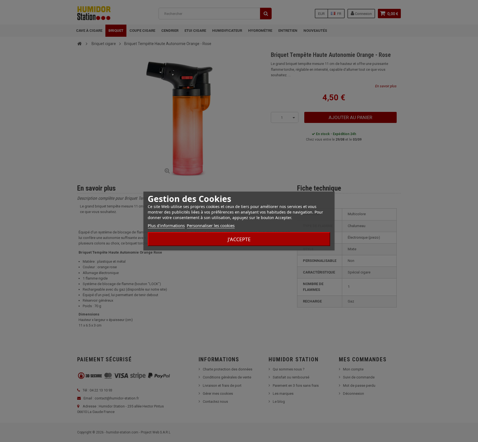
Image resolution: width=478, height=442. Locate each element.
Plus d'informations (166, 225)
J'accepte (239, 239)
